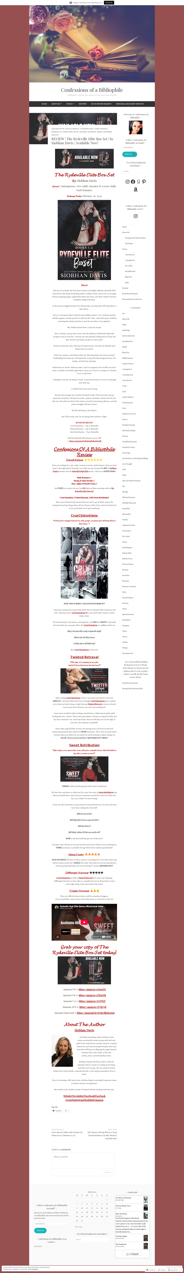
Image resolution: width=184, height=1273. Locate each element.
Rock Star (125, 575)
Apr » (81, 1227)
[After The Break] (146, 1218)
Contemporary (87, 129)
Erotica (125, 419)
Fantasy (125, 436)
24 (82, 1216)
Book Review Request (101, 104)
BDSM (124, 347)
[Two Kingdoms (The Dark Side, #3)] (146, 1248)
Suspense (107, 132)
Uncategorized (127, 653)
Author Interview (128, 336)
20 (97, 1212)
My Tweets (38, 1246)
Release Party (127, 558)
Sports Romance (128, 614)
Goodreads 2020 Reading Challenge (135, 458)
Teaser (124, 637)
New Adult (74, 132)
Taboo (124, 631)
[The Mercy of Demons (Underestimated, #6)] (146, 1202)
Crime (124, 386)
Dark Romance (101, 129)
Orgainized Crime (128, 525)
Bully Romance (72, 129)
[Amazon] (135, 189)
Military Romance (128, 497)
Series (99, 132)
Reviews (83, 104)
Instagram (78, 1100)
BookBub (89, 1100)
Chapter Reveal (127, 364)
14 (102, 1208)
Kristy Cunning (120, 1238)
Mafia (124, 475)
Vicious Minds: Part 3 (123, 1206)
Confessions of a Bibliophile (92, 89)
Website (67, 1096)
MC (123, 486)
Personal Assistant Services (130, 104)
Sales (127, 282)
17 (82, 1212)
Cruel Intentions (79, 613)
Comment (107, 1172)
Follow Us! (40, 1230)
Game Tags (126, 453)
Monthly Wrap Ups (129, 503)
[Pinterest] (143, 181)
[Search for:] (135, 171)
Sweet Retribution (106, 792)
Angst (124, 324)
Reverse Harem (127, 564)
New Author (126, 514)
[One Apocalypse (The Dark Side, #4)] (146, 1240)
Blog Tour (128, 277)
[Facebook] (133, 181)
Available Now (57, 129)
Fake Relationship (128, 430)
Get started (109, 2)
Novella (125, 520)
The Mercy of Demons (123, 1198)
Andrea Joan (119, 1216)
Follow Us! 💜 (130, 154)
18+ (123, 313)
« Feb (76, 1227)
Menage (125, 492)
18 (87, 1212)
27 (97, 1216)
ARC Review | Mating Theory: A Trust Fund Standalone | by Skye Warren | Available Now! (102, 1134)
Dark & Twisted (127, 397)
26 (92, 1216)
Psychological (127, 547)
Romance (92, 132)
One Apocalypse (121, 1236)
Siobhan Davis (84, 1030)
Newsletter (78, 1096)
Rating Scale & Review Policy (135, 238)
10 (82, 1208)
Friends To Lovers (128, 447)
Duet (124, 408)
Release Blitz (127, 553)
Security (125, 603)
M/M (124, 469)
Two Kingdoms (121, 1244)
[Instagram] (127, 181)
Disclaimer (129, 243)
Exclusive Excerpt (128, 425)
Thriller (125, 642)
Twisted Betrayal (95, 704)
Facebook (89, 1096)
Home (44, 104)
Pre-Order (128, 266)
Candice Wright (120, 1200)
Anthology (126, 330)
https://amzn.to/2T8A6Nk (92, 995)
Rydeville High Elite (80, 471)
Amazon (99, 1100)
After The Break (121, 1214)
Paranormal (126, 531)
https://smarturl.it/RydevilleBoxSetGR (85, 441)
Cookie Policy (35, 1269)
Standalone (126, 620)
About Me (56, 104)
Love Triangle (127, 464)
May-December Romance (131, 481)
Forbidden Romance (129, 441)
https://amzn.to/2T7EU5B (92, 1007)
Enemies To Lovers (59, 132)
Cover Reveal (129, 255)
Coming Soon (130, 260)
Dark (124, 391)
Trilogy (55, 135)
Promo (69, 104)
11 (87, 1208)
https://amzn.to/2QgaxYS (92, 989)
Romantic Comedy (129, 586)
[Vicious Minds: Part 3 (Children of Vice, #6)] (146, 1210)
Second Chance (127, 598)
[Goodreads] (138, 181)
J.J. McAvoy (119, 1208)
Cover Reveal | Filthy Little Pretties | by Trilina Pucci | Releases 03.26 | (67, 1132)
